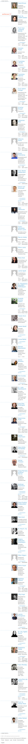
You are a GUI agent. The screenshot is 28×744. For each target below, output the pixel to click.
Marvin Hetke (22, 237)
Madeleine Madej (21, 648)
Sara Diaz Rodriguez (21, 404)
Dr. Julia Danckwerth (22, 388)
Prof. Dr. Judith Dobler (22, 17)
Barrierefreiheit (20, 740)
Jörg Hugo (21, 594)
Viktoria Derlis (20, 139)
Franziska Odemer (21, 75)
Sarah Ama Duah (21, 419)
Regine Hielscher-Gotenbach (21, 540)
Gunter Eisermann (21, 436)
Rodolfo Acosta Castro (20, 300)
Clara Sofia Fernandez (21, 448)
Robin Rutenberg (21, 154)
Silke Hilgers (22, 555)
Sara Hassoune (21, 208)
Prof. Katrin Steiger (22, 89)
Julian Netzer (22, 718)
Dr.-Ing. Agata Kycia (22, 632)
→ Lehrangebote (21, 42)
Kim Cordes (22, 376)
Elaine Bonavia (20, 360)
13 (7, 1)
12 (5, 1)
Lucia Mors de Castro (22, 680)
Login (11, 740)
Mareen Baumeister (22, 347)
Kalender (7, 740)
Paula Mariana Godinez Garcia (22, 472)
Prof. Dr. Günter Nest (22, 703)
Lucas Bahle (22, 339)
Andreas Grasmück (21, 485)
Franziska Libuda (21, 62)
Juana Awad (22, 326)
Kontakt (14, 740)
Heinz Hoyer (22, 565)
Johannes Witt (21, 121)
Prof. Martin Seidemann (22, 171)
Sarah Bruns (22, 3)
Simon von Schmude (21, 187)
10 (3, 1)
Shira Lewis (22, 247)
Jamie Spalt (22, 271)
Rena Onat (21, 258)
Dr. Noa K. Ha (22, 529)
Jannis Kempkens (21, 615)
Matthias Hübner (21, 579)
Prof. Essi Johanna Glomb (21, 29)
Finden (2, 740)
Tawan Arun (22, 316)
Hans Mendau (22, 665)
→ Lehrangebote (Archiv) (21, 200)
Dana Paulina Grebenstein (22, 503)
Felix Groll (21, 517)
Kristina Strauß (20, 108)
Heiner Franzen (20, 461)
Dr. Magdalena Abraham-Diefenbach (22, 285)
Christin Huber (20, 49)
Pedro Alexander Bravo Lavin (22, 228)
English (2, 742)
